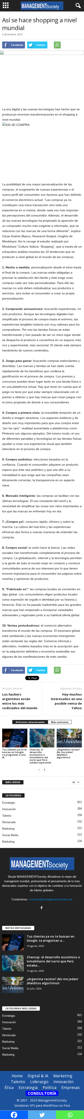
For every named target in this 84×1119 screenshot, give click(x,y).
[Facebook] (42, 908)
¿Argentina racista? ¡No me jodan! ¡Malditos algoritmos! (68, 753)
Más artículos (59, 722)
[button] (77, 6)
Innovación (9, 809)
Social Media (10, 835)
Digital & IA (38, 1075)
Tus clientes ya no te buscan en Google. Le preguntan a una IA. (14, 753)
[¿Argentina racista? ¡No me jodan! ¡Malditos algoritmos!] (69, 738)
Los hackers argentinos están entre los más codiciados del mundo (19, 701)
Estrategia (8, 802)
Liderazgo (39, 1081)
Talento (6, 815)
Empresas (70, 1087)
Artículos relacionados (30, 722)
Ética (9, 1087)
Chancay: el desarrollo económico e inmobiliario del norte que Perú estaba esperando (40, 756)
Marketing (8, 828)
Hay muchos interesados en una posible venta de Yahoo (66, 701)
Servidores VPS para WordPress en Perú (42, 1105)
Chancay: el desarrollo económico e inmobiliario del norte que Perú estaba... (53, 961)
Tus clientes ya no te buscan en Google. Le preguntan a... (50, 938)
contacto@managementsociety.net (50, 899)
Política (49, 1087)
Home (17, 1075)
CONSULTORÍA (42, 1093)
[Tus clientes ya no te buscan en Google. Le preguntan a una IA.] (14, 738)
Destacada (9, 822)
